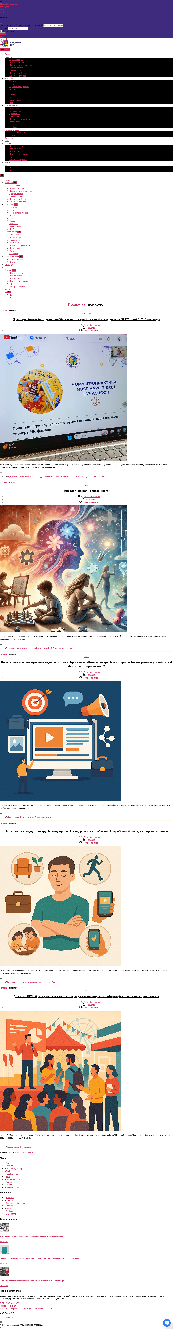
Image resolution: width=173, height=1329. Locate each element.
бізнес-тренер (13, 817)
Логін (3, 34)
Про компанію (15, 148)
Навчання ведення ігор (19, 119)
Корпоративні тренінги (19, 86)
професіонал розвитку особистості (27, 982)
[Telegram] (8, 6)
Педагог (15, 476)
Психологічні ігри (16, 62)
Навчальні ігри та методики (21, 65)
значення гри (13, 648)
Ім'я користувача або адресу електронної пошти (21, 25)
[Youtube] (3, 6)
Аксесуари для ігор (17, 75)
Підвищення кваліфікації (20, 154)
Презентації (14, 121)
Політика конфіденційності (12, 1308)
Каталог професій (17, 132)
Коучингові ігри (16, 59)
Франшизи (13, 97)
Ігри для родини (16, 70)
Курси (11, 92)
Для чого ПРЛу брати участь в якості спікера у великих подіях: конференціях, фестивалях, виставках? (86, 996)
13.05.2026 (90, 327)
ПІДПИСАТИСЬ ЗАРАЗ (10, 1303)
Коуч (9, 476)
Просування (40, 817)
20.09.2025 (90, 499)
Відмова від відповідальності (38, 1308)
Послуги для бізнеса (18, 73)
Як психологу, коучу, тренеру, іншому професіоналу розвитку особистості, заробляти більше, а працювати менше (86, 831)
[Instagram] (6, 6)
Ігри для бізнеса (16, 67)
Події (11, 102)
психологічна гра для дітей (40, 648)
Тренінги (13, 81)
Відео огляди (15, 100)
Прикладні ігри (26, 476)
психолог (92, 476)
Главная (9, 1163)
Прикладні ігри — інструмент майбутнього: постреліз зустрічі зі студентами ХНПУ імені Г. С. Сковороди (86, 319)
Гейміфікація (15, 111)
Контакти (8, 162)
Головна (8, 54)
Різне (11, 124)
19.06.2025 (90, 840)
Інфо (11, 156)
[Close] (1, 23)
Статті (12, 135)
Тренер (100, 476)
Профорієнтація (12, 129)
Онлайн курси (11, 105)
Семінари (13, 127)
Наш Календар (12, 1173)
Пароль (4, 28)
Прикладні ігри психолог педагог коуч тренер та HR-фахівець (61, 476)
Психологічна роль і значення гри (86, 491)
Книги (11, 83)
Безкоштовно (15, 108)
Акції (2, 9)
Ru (10, 167)
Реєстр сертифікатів (18, 159)
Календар (9, 138)
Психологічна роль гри (62, 648)
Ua (6, 165)
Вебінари (13, 94)
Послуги (13, 89)
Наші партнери (16, 151)
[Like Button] (1, 472)
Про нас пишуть (16, 146)
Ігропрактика (14, 113)
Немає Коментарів (90, 330)
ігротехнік (24, 817)
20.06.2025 (90, 675)
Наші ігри (9, 56)
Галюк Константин (92, 325)
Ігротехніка (14, 116)
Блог (7, 140)
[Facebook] (1, 6)
